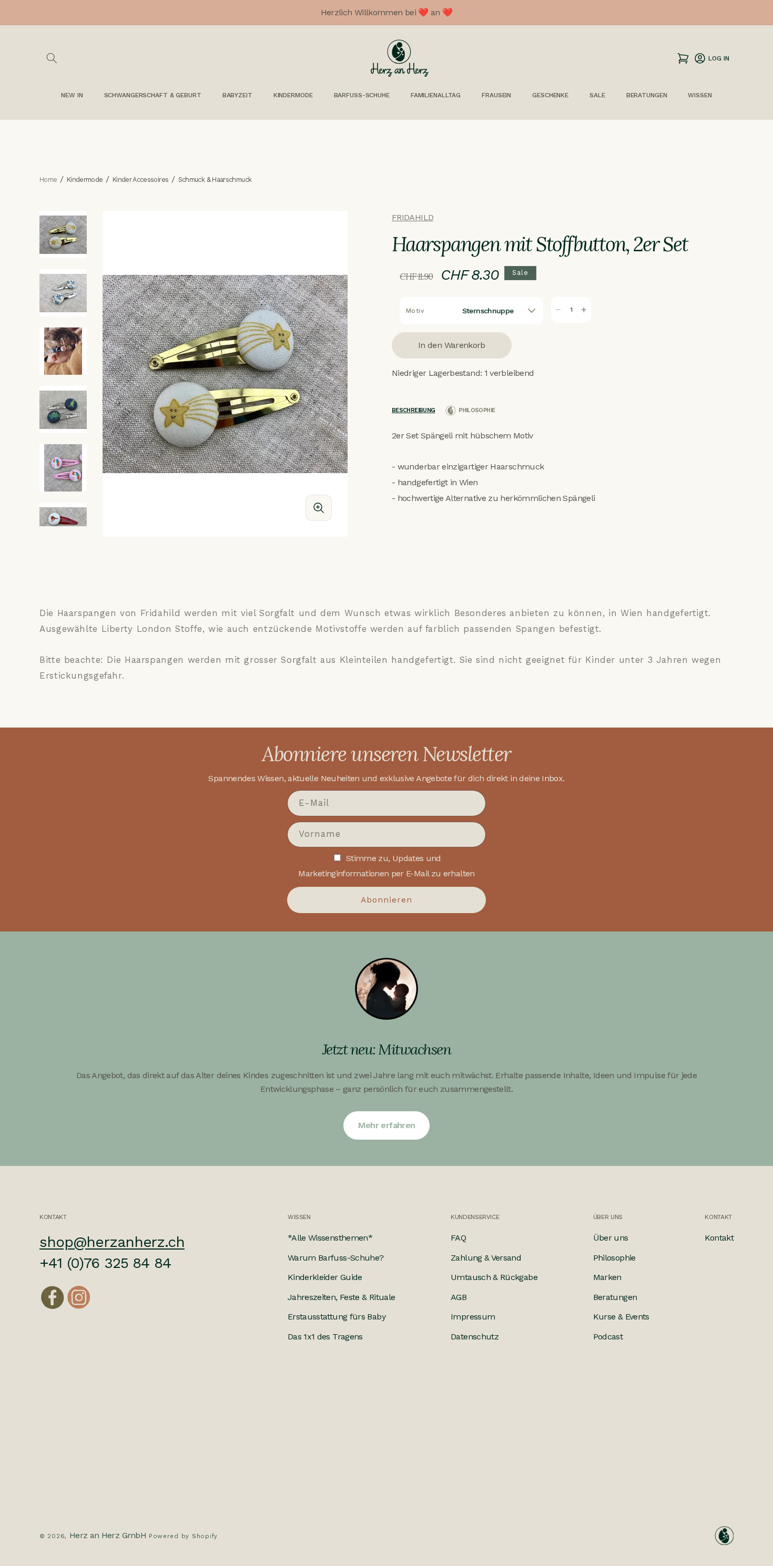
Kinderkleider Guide (325, 1277)
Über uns (610, 1238)
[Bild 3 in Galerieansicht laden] (63, 351)
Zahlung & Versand (486, 1258)
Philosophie (614, 1258)
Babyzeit (237, 95)
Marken (607, 1277)
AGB (458, 1297)
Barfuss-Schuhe (362, 95)
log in (711, 58)
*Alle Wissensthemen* (330, 1238)
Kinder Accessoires (140, 180)
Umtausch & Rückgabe (494, 1277)
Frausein (496, 95)
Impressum (473, 1317)
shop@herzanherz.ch (112, 1242)
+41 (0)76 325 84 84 (105, 1263)
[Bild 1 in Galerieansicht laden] (63, 234)
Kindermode (293, 95)
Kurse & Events (621, 1317)
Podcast (608, 1337)
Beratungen (615, 1297)
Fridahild (412, 217)
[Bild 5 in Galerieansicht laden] (63, 468)
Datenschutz (475, 1337)
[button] (51, 58)
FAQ (458, 1238)
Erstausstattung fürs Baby (336, 1317)
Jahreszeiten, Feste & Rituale (341, 1297)
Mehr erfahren (386, 1125)
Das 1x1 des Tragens (325, 1337)
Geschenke (550, 95)
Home (48, 180)
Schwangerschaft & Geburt (152, 95)
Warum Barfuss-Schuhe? (336, 1258)
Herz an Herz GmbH (107, 1535)
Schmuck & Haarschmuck (215, 180)
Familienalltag (436, 95)
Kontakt (719, 1238)
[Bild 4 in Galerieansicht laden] (63, 409)
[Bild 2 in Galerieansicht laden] (63, 292)
